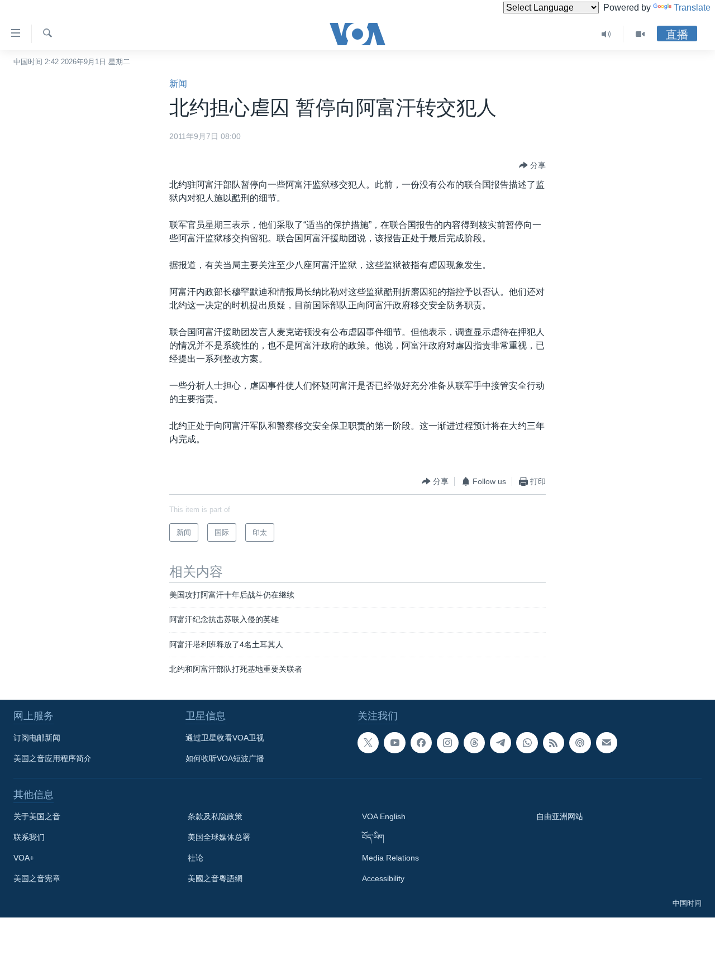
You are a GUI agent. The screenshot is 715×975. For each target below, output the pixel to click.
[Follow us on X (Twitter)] (368, 742)
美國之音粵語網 (215, 878)
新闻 (178, 83)
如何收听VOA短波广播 (224, 758)
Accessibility (383, 878)
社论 (195, 857)
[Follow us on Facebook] (421, 742)
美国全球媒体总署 (219, 837)
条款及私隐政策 (215, 816)
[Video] (640, 34)
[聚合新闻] (553, 742)
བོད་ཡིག (373, 837)
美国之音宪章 (36, 878)
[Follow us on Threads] (474, 742)
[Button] (532, 165)
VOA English (384, 816)
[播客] (579, 742)
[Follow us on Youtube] (394, 742)
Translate (692, 7)
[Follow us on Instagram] (447, 742)
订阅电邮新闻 (36, 737)
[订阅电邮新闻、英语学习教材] (606, 742)
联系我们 (29, 837)
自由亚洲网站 (559, 816)
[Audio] (606, 34)
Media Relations (390, 857)
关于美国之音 (36, 816)
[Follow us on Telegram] (500, 742)
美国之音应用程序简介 (52, 758)
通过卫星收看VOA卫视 (224, 737)
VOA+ (23, 857)
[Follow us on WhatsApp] (526, 742)
